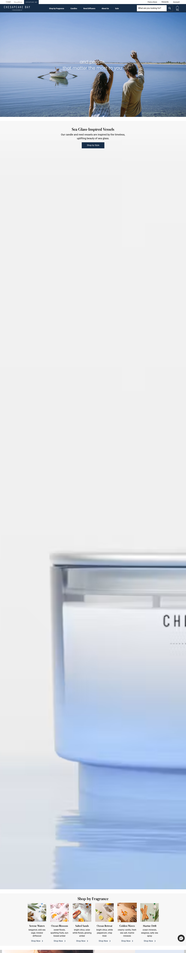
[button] (176, 2)
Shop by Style (93, 145)
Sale (117, 8)
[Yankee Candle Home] (8, 2)
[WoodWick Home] (18, 2)
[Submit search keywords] (170, 8)
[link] (152, 2)
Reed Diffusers (89, 8)
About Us (105, 8)
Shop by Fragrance (56, 8)
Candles (73, 8)
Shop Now (37, 933)
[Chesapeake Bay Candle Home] (31, 2)
